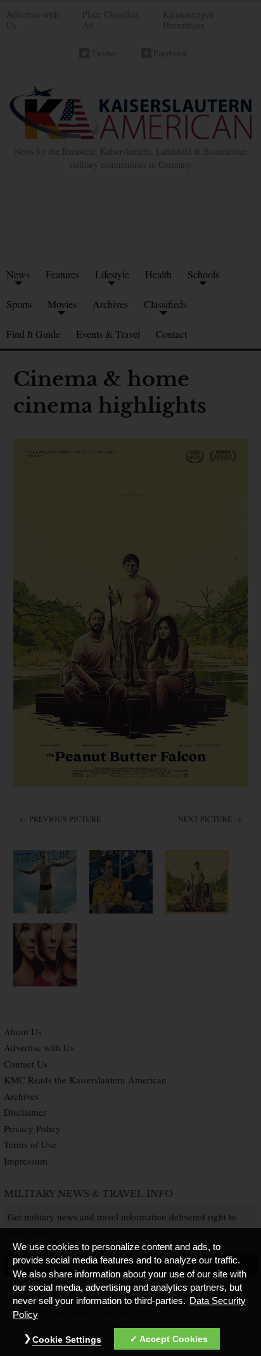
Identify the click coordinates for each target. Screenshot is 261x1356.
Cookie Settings (66, 1339)
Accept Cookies (173, 1339)
